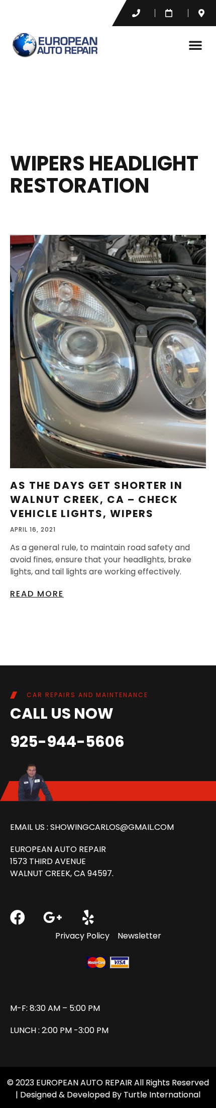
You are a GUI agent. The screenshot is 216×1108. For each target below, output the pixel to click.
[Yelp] (87, 917)
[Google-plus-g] (52, 917)
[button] (195, 44)
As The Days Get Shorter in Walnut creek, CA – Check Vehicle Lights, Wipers (96, 499)
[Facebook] (17, 917)
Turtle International (162, 1094)
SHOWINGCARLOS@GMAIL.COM (112, 827)
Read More (37, 594)
